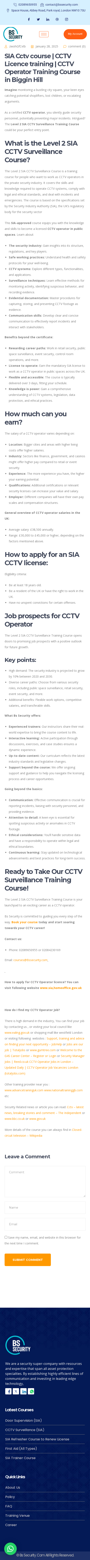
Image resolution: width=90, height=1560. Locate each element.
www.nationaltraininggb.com (63, 1090)
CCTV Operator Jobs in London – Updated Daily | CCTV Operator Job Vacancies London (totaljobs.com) (41, 1067)
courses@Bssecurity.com (30, 960)
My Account (75, 34)
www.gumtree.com (43, 1050)
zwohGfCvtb (17, 46)
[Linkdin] (23, 1391)
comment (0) (77, 46)
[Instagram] (66, 19)
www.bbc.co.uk (15, 1119)
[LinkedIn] (47, 19)
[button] (10, 1549)
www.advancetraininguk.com (24, 1090)
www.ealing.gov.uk (17, 1033)
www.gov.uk (37, 1119)
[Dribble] (56, 19)
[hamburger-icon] (44, 34)
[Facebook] (28, 19)
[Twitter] (38, 19)
